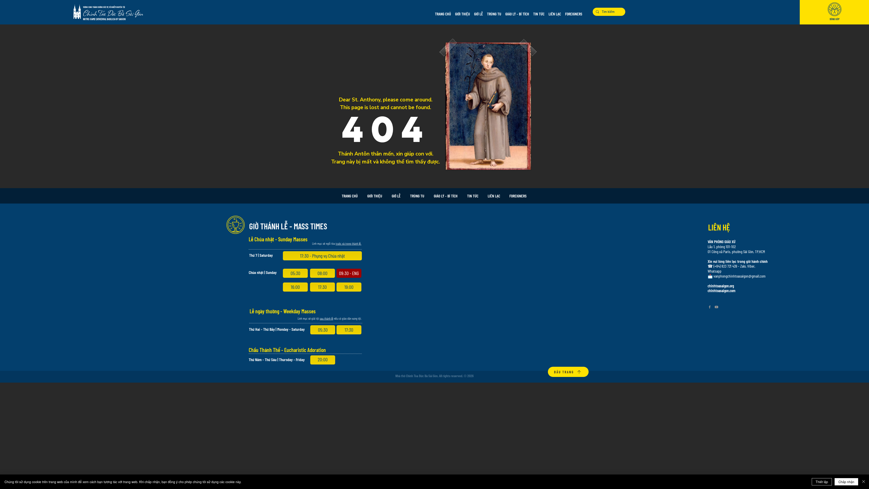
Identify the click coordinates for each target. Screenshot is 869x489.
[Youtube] (716, 307)
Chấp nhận (846, 481)
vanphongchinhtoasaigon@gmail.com (740, 275)
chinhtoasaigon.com (721, 290)
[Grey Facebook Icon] (710, 307)
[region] (835, 12)
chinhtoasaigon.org (721, 285)
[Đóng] (863, 481)
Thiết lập (822, 481)
